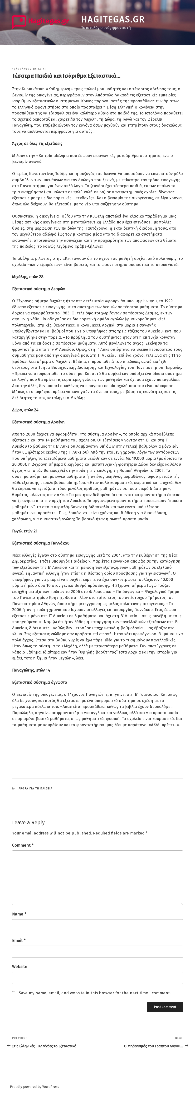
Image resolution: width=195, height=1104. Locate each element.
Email (18, 940)
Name (19, 914)
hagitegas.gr (113, 19)
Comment (23, 845)
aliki (42, 69)
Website (19, 966)
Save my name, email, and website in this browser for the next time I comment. (95, 992)
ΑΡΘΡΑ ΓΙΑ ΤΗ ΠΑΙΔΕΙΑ (36, 788)
